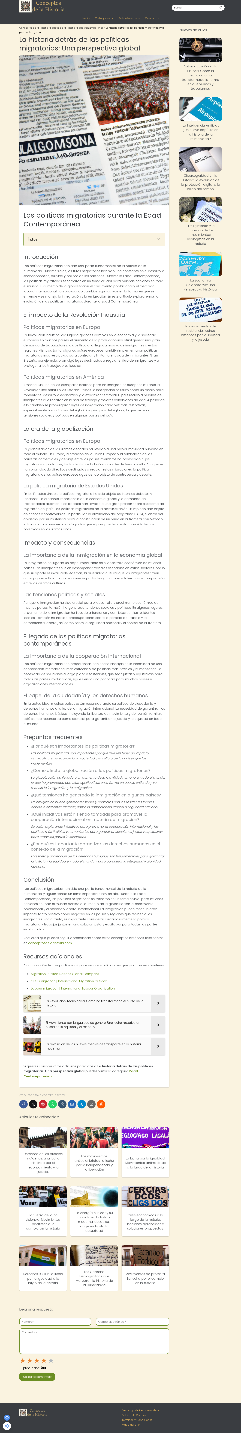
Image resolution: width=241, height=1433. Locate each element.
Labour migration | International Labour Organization (73, 988)
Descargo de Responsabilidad (141, 1410)
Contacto (152, 18)
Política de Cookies (134, 1415)
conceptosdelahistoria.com (50, 943)
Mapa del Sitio (131, 1424)
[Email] (91, 1104)
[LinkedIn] (72, 1104)
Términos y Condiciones (137, 1420)
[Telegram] (81, 1104)
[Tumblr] (62, 1104)
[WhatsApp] (52, 1104)
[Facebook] (23, 1104)
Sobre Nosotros (129, 18)
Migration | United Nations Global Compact (65, 974)
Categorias (102, 18)
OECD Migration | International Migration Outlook (69, 981)
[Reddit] (101, 1104)
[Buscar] (221, 7)
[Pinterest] (43, 1104)
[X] (33, 1104)
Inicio (86, 18)
